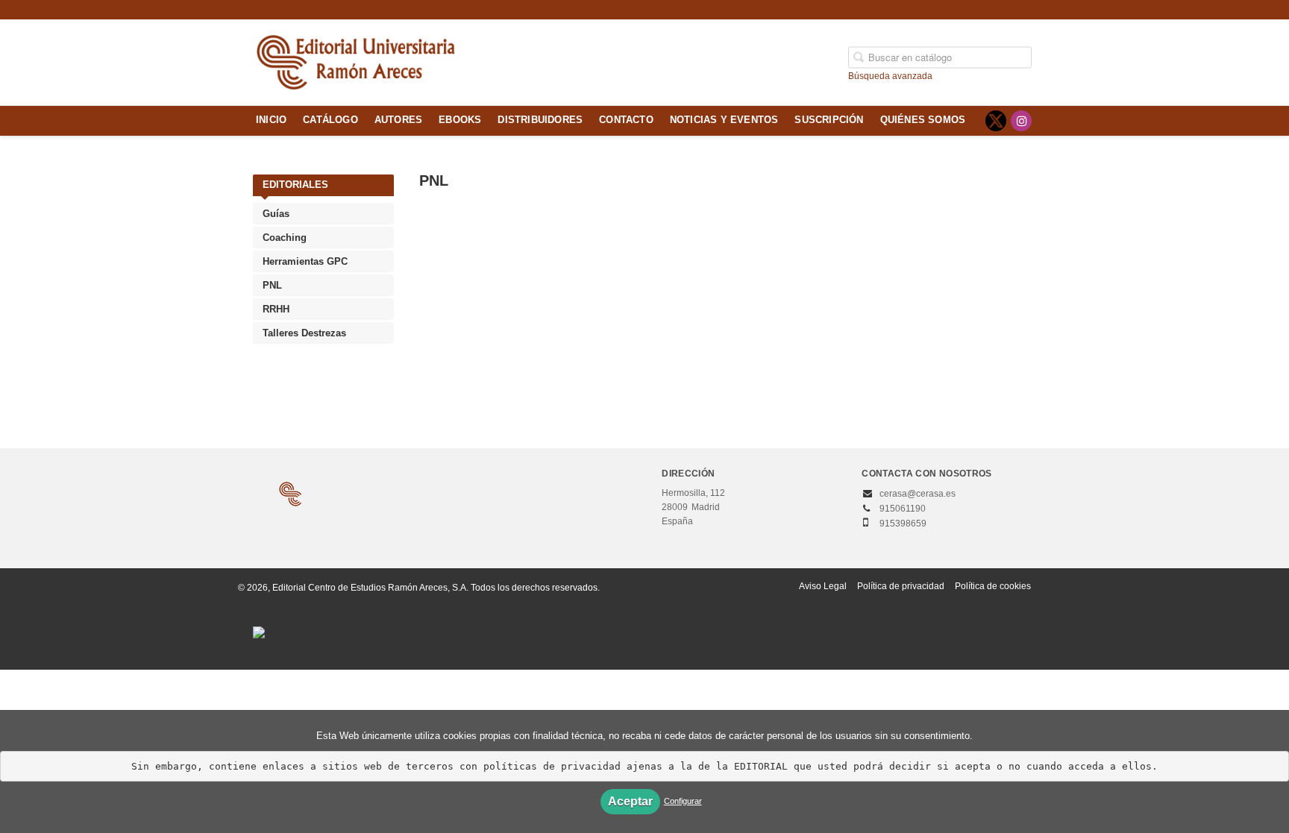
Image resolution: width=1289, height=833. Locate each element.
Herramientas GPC (305, 261)
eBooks (460, 120)
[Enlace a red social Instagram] (1021, 120)
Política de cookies (993, 586)
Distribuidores (540, 120)
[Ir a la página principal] (356, 60)
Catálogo (330, 120)
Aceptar (630, 801)
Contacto (626, 120)
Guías (276, 213)
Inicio (271, 120)
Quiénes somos (923, 120)
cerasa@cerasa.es (917, 493)
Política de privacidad (900, 586)
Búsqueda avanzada (890, 75)
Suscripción (828, 120)
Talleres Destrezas (304, 333)
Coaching (285, 237)
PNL (272, 285)
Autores (398, 120)
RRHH (276, 309)
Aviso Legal (823, 586)
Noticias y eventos (724, 120)
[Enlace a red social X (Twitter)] (995, 120)
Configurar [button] (683, 800)
